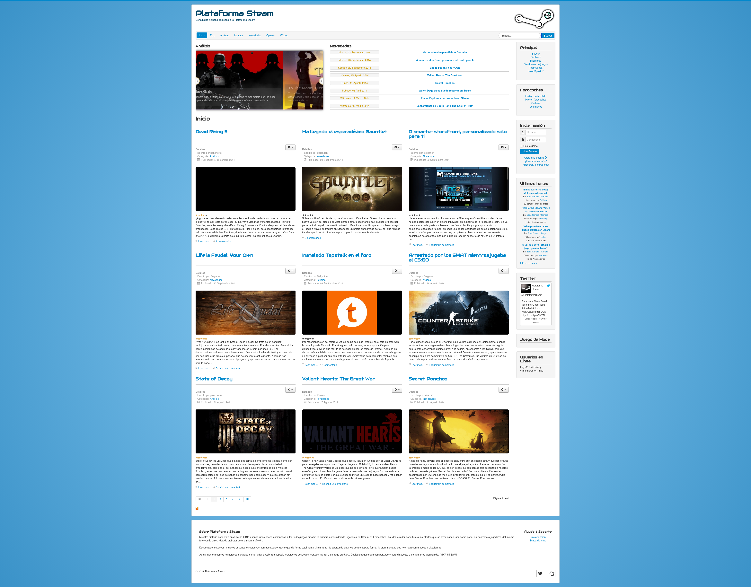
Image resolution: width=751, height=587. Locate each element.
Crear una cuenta (534, 157)
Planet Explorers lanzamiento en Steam (445, 98)
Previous (198, 81)
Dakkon (543, 200)
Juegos (544, 233)
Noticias (238, 35)
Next (321, 81)
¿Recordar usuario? (536, 161)
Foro (212, 35)
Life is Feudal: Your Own (445, 67)
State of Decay (214, 378)
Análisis (224, 35)
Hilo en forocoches (535, 99)
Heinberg (543, 218)
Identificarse (530, 151)
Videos (427, 280)
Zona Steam (533, 233)
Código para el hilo (535, 96)
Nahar (543, 237)
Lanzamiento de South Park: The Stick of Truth (445, 106)
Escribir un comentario (441, 245)
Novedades (255, 35)
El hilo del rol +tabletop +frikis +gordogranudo (535, 191)
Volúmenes (536, 106)
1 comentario (329, 365)
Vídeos (284, 35)
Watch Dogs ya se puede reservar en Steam (445, 90)
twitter (548, 286)
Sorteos (535, 103)
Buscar (548, 35)
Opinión (270, 35)
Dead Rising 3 (211, 131)
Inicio (202, 35)
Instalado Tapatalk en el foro (336, 255)
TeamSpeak (536, 67)
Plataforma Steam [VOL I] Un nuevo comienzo (536, 209)
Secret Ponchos (445, 83)
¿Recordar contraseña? (536, 164)
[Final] (247, 499)
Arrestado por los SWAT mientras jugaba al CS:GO (457, 257)
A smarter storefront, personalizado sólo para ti (445, 60)
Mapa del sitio (538, 540)
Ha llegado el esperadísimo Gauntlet (445, 52)
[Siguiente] (240, 499)
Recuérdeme (530, 146)
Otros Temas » (528, 263)
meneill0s (543, 255)
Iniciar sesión (538, 537)
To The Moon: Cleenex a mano (229, 88)
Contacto (536, 57)
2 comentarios (224, 241)
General (544, 196)
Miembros (535, 60)
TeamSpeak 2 (536, 71)
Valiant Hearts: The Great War (445, 75)
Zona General (533, 196)
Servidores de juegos (536, 64)
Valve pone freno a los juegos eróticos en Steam (536, 228)
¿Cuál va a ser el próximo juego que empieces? (536, 246)
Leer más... (204, 241)
